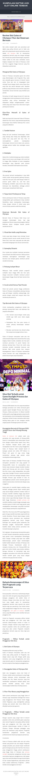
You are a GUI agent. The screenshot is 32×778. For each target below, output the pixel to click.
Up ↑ (16, 774)
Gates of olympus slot (10, 436)
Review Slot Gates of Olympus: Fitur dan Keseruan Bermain (16, 38)
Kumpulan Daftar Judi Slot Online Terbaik (16, 4)
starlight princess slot (23, 500)
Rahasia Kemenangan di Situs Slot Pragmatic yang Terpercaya (16, 584)
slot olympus (11, 53)
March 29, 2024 (7, 590)
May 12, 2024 (6, 402)
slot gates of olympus (17, 610)
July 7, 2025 (6, 43)
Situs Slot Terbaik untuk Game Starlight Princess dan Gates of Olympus (15, 396)
